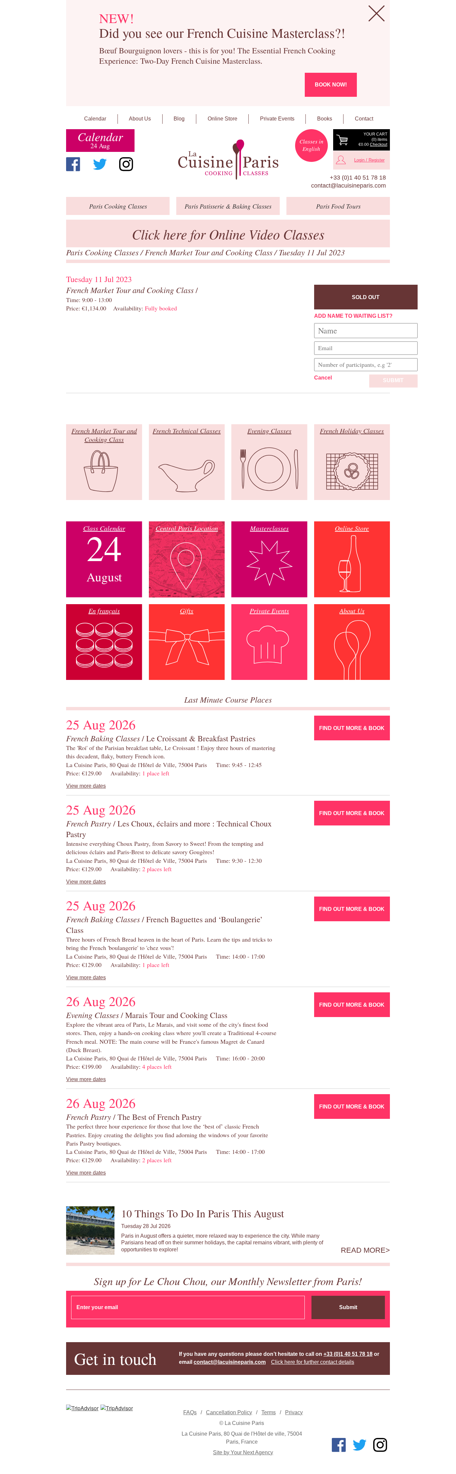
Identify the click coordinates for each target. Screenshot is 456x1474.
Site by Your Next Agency (243, 1452)
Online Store (222, 118)
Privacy (294, 1412)
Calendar (95, 118)
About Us (140, 118)
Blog (179, 118)
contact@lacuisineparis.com (348, 185)
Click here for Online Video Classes (228, 234)
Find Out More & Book (352, 728)
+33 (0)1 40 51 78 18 (358, 177)
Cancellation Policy (229, 1412)
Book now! (331, 84)
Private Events (277, 118)
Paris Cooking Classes (103, 252)
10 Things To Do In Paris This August (202, 1213)
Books (324, 118)
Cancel (323, 378)
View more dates (86, 786)
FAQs (190, 1412)
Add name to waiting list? (353, 316)
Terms (268, 1412)
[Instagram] (126, 164)
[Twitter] (100, 164)
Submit (393, 380)
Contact (364, 118)
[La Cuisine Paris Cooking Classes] (228, 160)
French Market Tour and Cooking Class (209, 252)
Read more (363, 1250)
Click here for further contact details (312, 1362)
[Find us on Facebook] (73, 164)
